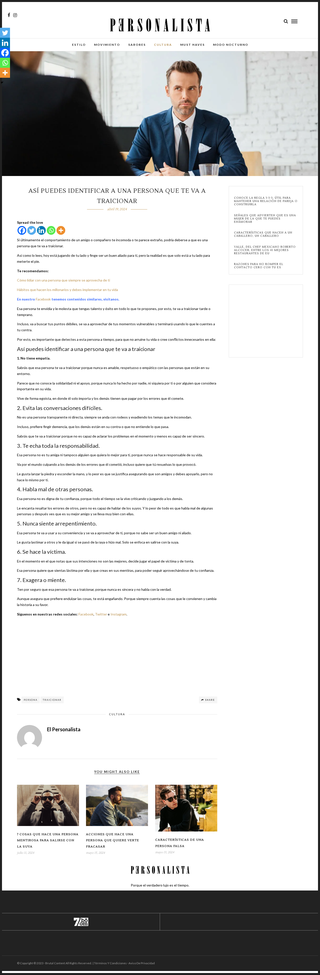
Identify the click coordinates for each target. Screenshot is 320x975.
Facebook (43, 299)
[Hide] (2, 82)
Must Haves (192, 44)
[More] (60, 230)
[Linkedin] (41, 230)
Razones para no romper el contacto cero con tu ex (258, 265)
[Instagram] (15, 15)
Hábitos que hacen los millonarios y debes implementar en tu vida (67, 290)
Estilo (79, 44)
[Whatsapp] (51, 230)
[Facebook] (22, 230)
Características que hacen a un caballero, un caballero (263, 234)
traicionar (52, 699)
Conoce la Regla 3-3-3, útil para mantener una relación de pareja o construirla (266, 201)
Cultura (163, 44)
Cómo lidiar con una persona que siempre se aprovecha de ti (63, 280)
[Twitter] (31, 230)
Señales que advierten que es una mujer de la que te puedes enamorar (265, 219)
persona (31, 699)
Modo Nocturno (230, 44)
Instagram (118, 614)
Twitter (101, 614)
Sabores (137, 44)
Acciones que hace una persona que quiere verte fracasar (112, 840)
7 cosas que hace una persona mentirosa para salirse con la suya (47, 840)
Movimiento (107, 44)
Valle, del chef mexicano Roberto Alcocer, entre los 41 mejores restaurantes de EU (265, 250)
